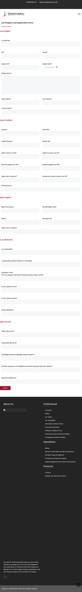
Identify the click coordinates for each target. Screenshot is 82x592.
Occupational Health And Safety (55, 437)
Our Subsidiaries (50, 420)
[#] (40, 6)
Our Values (48, 417)
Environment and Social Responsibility (57, 434)
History (47, 414)
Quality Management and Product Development (60, 462)
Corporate (48, 410)
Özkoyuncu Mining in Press (53, 430)
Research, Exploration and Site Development (59, 452)
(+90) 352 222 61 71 (31, 2)
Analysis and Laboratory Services (55, 476)
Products (48, 472)
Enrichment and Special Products (55, 458)
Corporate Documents (52, 427)
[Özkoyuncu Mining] (13, 14)
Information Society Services (54, 424)
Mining (47, 448)
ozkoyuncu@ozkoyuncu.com (48, 2)
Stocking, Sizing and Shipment (54, 455)
